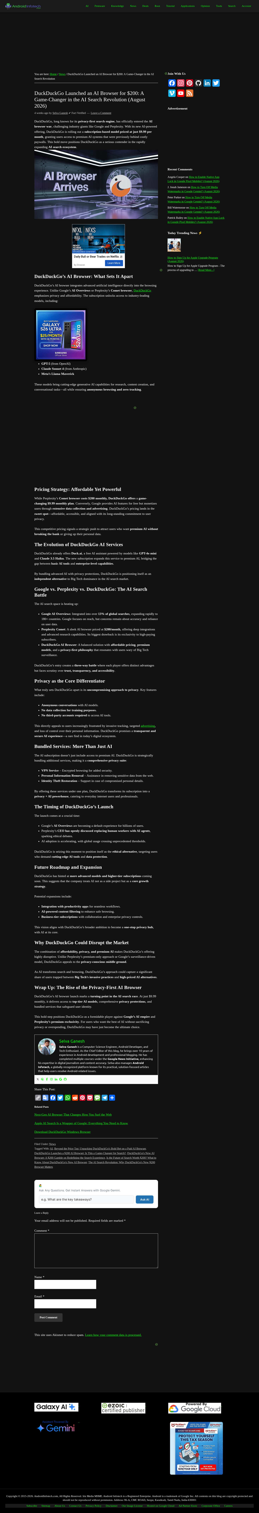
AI (51, 1148)
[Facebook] (46, 1079)
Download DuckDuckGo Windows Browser (62, 1132)
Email (39, 1296)
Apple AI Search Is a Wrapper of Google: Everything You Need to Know (81, 1123)
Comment (41, 1230)
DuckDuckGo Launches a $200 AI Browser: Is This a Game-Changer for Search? (80, 1153)
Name (39, 1277)
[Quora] (42, 1079)
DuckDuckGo (142, 290)
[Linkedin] (56, 1079)
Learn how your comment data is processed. (113, 1335)
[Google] (60, 1079)
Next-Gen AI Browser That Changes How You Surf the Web (73, 1114)
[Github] (65, 1079)
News (52, 1144)
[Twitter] (37, 1079)
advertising (148, 726)
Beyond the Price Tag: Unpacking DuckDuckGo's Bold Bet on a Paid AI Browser (100, 1148)
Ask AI (144, 1199)
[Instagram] (51, 1079)
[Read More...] (206, 270)
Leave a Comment (101, 112)
